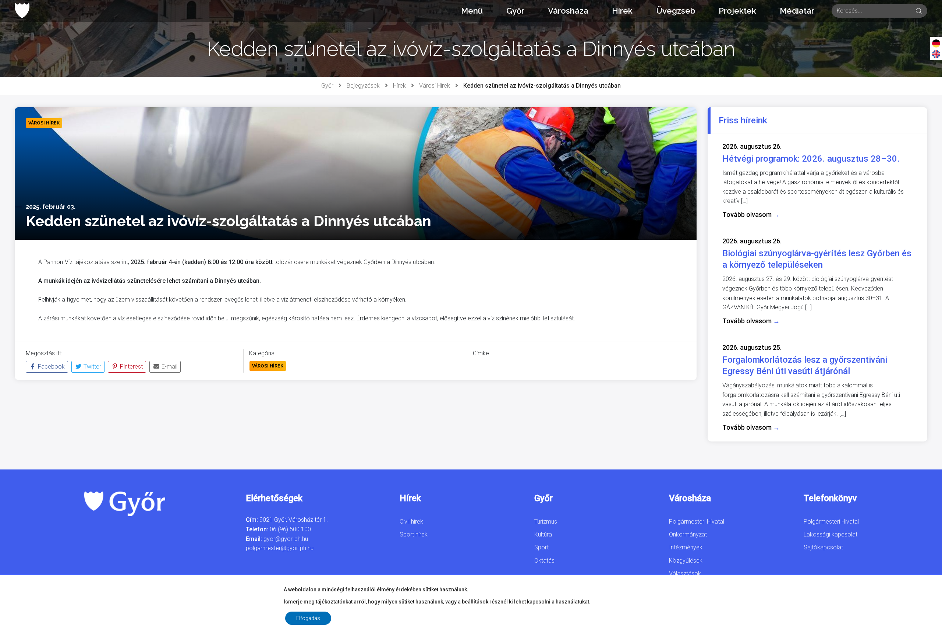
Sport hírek (414, 534)
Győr (515, 10)
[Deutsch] (936, 43)
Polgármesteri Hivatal (696, 521)
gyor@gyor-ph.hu (285, 538)
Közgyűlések (685, 560)
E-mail (168, 366)
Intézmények (685, 547)
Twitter (91, 366)
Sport (541, 547)
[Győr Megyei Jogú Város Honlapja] (22, 10)
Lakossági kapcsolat (830, 534)
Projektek (737, 10)
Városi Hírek (434, 85)
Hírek (622, 10)
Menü (472, 10)
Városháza (568, 10)
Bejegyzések (363, 85)
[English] (936, 53)
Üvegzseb (675, 10)
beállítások (475, 602)
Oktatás (544, 560)
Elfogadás (308, 618)
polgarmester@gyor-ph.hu (280, 548)
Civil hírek (411, 521)
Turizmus (545, 521)
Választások (685, 573)
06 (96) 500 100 (290, 529)
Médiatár (797, 10)
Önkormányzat (688, 534)
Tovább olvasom (751, 214)
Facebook (50, 366)
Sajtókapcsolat (823, 547)
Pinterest (130, 366)
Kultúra (543, 534)
